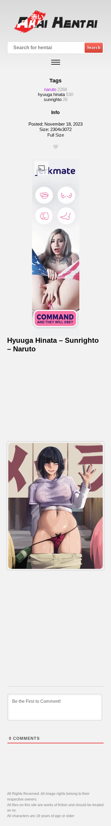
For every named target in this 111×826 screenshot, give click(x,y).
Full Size (55, 134)
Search (93, 47)
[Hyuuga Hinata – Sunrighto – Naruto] (55, 506)
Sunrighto (53, 99)
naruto (50, 89)
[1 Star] (56, 147)
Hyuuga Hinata (51, 94)
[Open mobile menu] (55, 62)
